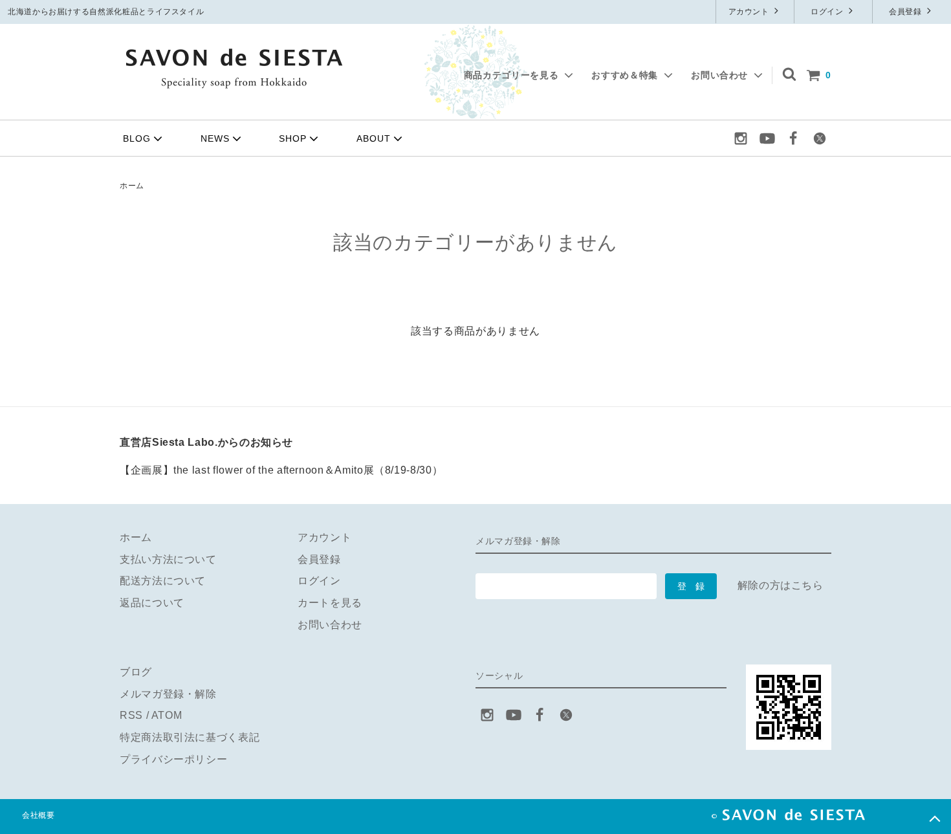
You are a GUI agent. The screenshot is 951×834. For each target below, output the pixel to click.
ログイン (828, 11)
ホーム (132, 185)
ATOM (166, 715)
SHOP (293, 138)
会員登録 (906, 11)
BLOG (137, 138)
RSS (131, 715)
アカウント (750, 11)
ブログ (136, 671)
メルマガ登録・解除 (168, 693)
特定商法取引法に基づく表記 (189, 737)
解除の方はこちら (781, 585)
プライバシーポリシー (173, 759)
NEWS (215, 138)
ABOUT (373, 138)
